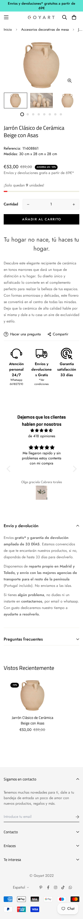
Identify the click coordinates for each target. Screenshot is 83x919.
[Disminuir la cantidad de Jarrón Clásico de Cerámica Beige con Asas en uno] (28, 204)
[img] (41, 430)
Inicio (8, 29)
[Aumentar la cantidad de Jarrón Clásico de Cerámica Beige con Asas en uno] (73, 204)
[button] (9, 469)
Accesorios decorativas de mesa (45, 29)
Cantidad (11, 204)
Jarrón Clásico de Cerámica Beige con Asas (32, 720)
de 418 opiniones (41, 436)
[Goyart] (41, 17)
